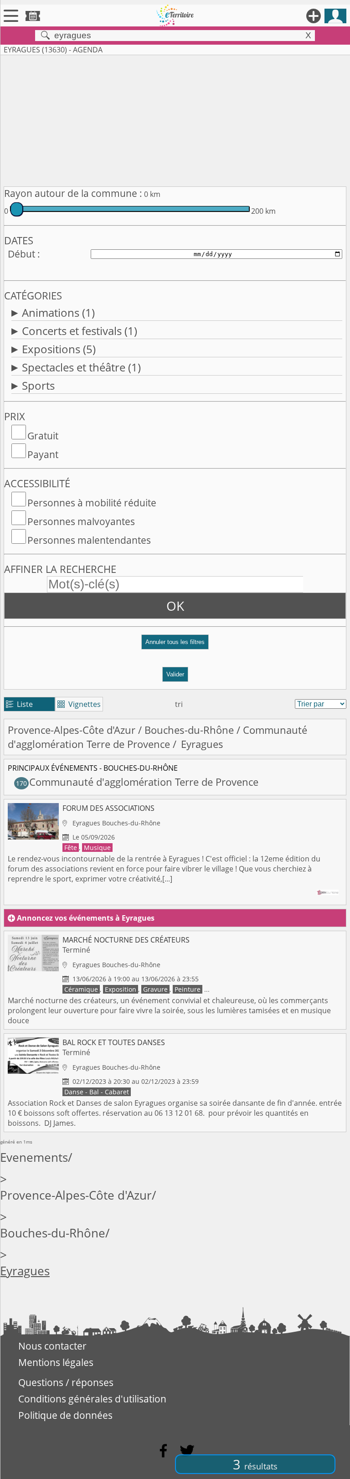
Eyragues (25, 1271)
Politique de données (65, 1415)
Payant (42, 454)
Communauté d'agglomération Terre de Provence (157, 737)
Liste (19, 704)
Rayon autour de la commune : (73, 193)
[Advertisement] (175, 119)
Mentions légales (55, 1362)
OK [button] (175, 605)
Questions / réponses (65, 1382)
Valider (175, 674)
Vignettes (79, 704)
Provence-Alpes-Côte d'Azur (71, 730)
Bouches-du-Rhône (189, 730)
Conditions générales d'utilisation (92, 1398)
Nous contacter (52, 1346)
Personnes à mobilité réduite (91, 502)
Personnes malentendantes (89, 540)
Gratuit (42, 435)
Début (21, 253)
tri (179, 704)
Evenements (34, 1157)
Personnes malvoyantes (81, 521)
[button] (175, 645)
